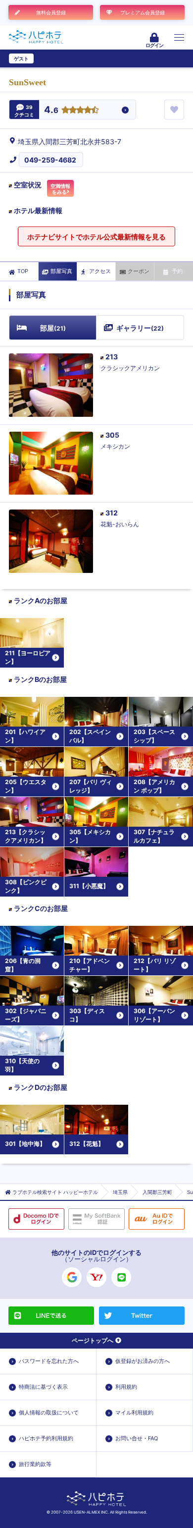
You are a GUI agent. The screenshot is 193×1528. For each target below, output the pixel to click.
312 (111, 513)
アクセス (100, 271)
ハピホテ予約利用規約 (46, 1438)
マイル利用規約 (134, 1412)
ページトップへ (92, 1340)
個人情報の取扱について (49, 1412)
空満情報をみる (60, 189)
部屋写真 (61, 271)
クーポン (138, 271)
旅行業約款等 (35, 1464)
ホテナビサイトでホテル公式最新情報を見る (96, 236)
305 (112, 435)
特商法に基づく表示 (43, 1386)
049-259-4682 (50, 160)
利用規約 (126, 1386)
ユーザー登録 (52, 58)
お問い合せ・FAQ (136, 1438)
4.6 (51, 110)
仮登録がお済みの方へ (142, 1361)
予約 (177, 271)
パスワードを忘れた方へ (49, 1361)
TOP (22, 271)
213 (111, 356)
